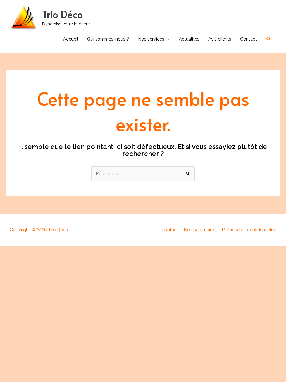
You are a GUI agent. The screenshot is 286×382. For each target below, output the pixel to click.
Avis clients (219, 39)
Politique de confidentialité (249, 229)
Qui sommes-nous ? (108, 39)
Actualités (189, 39)
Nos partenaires (200, 229)
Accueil (70, 39)
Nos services (151, 39)
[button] (269, 39)
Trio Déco (62, 14)
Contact (248, 39)
